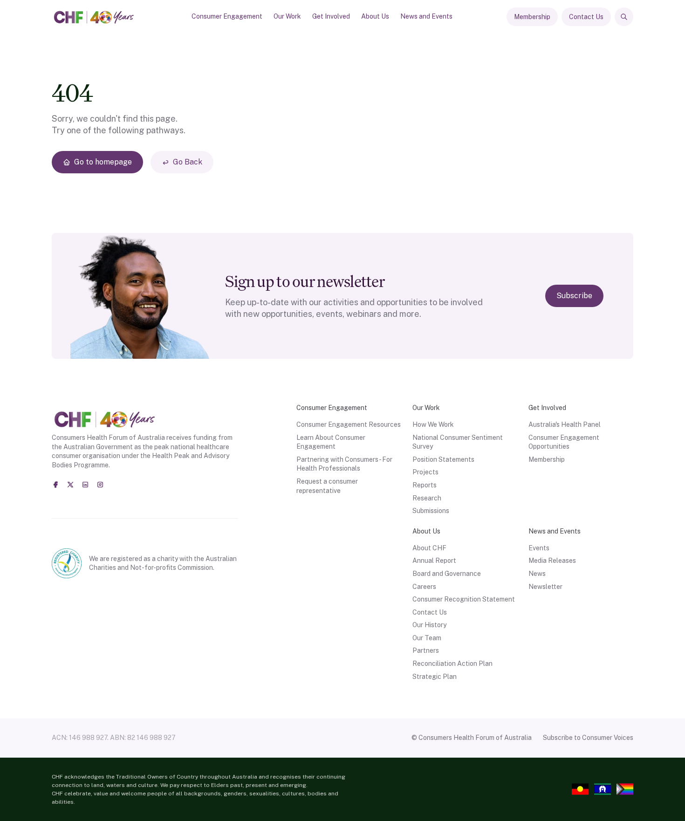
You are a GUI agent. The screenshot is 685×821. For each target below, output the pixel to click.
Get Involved (331, 16)
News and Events (426, 16)
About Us (375, 16)
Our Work (287, 16)
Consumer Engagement (227, 16)
